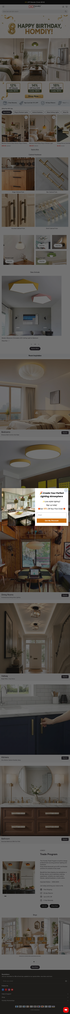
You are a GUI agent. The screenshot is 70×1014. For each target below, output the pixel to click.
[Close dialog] (66, 490)
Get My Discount (51, 521)
